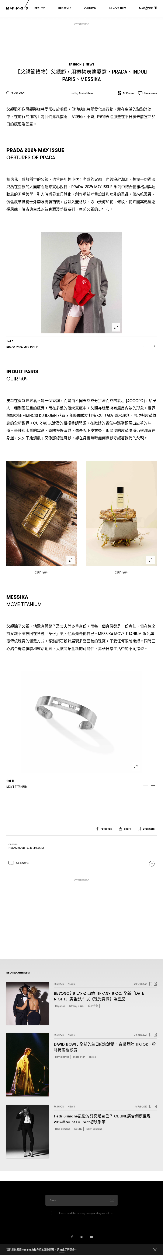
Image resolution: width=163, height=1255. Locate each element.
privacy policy (85, 1213)
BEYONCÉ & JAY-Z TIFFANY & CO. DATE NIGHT (99, 996)
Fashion (75, 65)
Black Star (79, 1057)
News (90, 65)
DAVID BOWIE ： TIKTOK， (105, 1047)
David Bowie (62, 1057)
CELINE (78, 1129)
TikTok (92, 1057)
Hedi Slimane (62, 1129)
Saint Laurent (94, 1129)
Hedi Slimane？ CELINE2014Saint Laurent (102, 1119)
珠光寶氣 (93, 1006)
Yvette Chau (86, 93)
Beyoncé (60, 1006)
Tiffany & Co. (76, 1006)
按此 (62, 1249)
